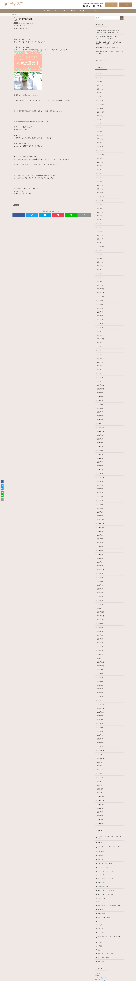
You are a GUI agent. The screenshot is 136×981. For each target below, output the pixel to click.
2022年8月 (100, 258)
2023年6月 (100, 220)
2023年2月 (100, 235)
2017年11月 (100, 477)
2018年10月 (100, 435)
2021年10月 (100, 297)
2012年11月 (100, 708)
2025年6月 (100, 127)
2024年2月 (100, 189)
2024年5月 (100, 177)
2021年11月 (100, 293)
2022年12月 (100, 243)
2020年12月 (100, 335)
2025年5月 (100, 131)
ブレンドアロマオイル (104, 917)
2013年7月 (100, 677)
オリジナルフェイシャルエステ (107, 890)
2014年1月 (100, 654)
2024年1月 (100, 193)
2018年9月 (100, 439)
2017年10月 (100, 481)
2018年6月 (100, 450)
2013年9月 (100, 670)
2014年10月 (100, 620)
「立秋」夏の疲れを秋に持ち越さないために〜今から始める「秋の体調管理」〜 (108, 31)
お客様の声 (101, 852)
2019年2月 (100, 420)
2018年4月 (100, 458)
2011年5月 (100, 777)
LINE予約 (111, 5)
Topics (100, 842)
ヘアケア (100, 929)
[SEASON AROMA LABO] (14, 4)
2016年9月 (100, 531)
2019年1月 (100, 423)
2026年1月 (100, 100)
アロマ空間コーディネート (105, 879)
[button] (18, 215)
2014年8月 (100, 627)
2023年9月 (100, 208)
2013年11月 (100, 662)
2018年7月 (100, 447)
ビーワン (100, 909)
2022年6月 (100, 266)
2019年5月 (100, 408)
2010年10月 (100, 804)
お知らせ (100, 859)
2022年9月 (100, 254)
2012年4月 (100, 735)
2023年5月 (100, 223)
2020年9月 (100, 346)
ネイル (100, 902)
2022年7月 (100, 262)
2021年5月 (100, 316)
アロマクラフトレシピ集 (105, 867)
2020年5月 (100, 362)
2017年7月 (100, 493)
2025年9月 (100, 116)
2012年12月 (100, 704)
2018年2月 (100, 466)
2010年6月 (100, 820)
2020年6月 (100, 358)
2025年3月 (100, 139)
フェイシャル (101, 913)
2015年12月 (100, 566)
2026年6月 (100, 81)
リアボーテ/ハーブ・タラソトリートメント (109, 937)
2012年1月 (100, 747)
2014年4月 (100, 643)
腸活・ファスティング (104, 957)
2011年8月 (100, 766)
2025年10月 (100, 112)
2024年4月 (100, 181)
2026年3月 (100, 93)
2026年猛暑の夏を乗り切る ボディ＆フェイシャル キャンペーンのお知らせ (109, 37)
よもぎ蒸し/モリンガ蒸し (105, 863)
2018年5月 (100, 454)
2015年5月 (100, 593)
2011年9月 (100, 762)
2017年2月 (100, 512)
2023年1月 (100, 239)
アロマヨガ (101, 875)
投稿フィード (99, 976)
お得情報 (100, 856)
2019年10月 (100, 389)
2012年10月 (100, 712)
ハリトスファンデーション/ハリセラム (109, 906)
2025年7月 (100, 123)
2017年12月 (100, 473)
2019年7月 (100, 400)
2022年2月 (100, 281)
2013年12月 (100, 658)
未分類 (100, 946)
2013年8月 (100, 673)
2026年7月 (100, 77)
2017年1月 (100, 516)
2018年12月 (100, 427)
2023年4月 (100, 227)
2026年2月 (100, 97)
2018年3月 (100, 462)
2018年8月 (100, 443)
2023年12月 (100, 197)
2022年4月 (100, 273)
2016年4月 (100, 550)
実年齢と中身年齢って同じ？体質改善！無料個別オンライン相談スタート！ (109, 43)
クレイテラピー (102, 898)
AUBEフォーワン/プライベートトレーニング (109, 837)
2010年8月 (100, 812)
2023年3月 (100, 231)
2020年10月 (100, 343)
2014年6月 (100, 635)
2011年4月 (100, 781)
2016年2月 (100, 558)
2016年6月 (100, 543)
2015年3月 (100, 600)
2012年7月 (100, 723)
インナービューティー (104, 886)
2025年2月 (100, 143)
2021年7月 (100, 308)
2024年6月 (100, 173)
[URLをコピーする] (84, 215)
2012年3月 (100, 739)
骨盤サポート (101, 961)
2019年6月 (100, 404)
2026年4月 (100, 89)
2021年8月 (100, 304)
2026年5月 (100, 85)
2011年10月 (100, 758)
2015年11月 (100, 570)
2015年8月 (100, 581)
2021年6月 (100, 312)
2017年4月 (100, 504)
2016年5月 (100, 547)
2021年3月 (100, 323)
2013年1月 (100, 700)
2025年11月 (100, 108)
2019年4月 (100, 412)
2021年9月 (100, 300)
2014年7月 (100, 631)
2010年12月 (100, 797)
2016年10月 (100, 527)
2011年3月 (100, 785)
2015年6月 (100, 589)
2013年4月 (100, 689)
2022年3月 (100, 277)
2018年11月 (100, 431)
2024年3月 (100, 185)
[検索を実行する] (122, 18)
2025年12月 (100, 104)
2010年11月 (100, 800)
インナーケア (101, 883)
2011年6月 (100, 773)
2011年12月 (100, 750)
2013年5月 (100, 685)
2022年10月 (100, 250)
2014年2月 (100, 650)
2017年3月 (100, 508)
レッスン (100, 942)
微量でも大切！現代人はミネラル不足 (107, 48)
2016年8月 (100, 535)
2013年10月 (100, 666)
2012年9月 (100, 716)
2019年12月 (100, 381)
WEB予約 (125, 5)
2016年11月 (100, 523)
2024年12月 (100, 150)
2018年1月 (100, 470)
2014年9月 (100, 623)
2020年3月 (100, 370)
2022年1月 (100, 285)
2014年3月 (100, 647)
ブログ (16, 23)
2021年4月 (100, 320)
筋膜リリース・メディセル (105, 954)
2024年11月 (100, 154)
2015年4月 (100, 597)
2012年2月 (100, 743)
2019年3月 (100, 416)
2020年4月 (100, 366)
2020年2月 (100, 373)
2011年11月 (100, 754)
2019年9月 (100, 393)
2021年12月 (100, 289)
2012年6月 (100, 727)
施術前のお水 (18, 191)
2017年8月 (100, 489)
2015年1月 (100, 608)
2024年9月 (100, 162)
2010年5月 (100, 823)
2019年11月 (100, 385)
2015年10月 (100, 573)
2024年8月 (100, 166)
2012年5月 (100, 731)
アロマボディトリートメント (106, 871)
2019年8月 (100, 397)
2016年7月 (100, 539)
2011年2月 (100, 789)
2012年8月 (100, 720)
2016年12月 (100, 520)
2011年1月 (100, 793)
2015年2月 (100, 604)
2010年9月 (100, 808)
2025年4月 (100, 135)
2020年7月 (100, 354)
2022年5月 (100, 270)
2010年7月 (100, 816)
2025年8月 (100, 120)
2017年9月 (100, 485)
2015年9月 (100, 577)
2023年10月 (100, 204)
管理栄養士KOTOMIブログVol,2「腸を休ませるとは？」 (109, 52)
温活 (99, 950)
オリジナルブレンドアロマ (105, 894)
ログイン (97, 974)
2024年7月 (100, 170)
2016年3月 (100, 554)
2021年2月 (100, 327)
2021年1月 (100, 331)
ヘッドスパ (101, 933)
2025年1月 (100, 147)
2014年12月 (100, 612)
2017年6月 (100, 497)
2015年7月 (100, 585)
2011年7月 (100, 770)
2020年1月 (100, 377)
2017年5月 (100, 500)
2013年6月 (100, 681)
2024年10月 (100, 158)
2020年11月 (100, 339)
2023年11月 (100, 200)
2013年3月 (100, 693)
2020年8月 (100, 350)
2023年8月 (100, 212)
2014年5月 (100, 639)
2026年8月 (100, 73)
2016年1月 (100, 562)
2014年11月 (100, 616)
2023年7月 (100, 216)
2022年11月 (100, 247)
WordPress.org (100, 980)
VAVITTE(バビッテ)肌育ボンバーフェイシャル (110, 847)
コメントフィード (100, 978)
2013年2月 (100, 696)
